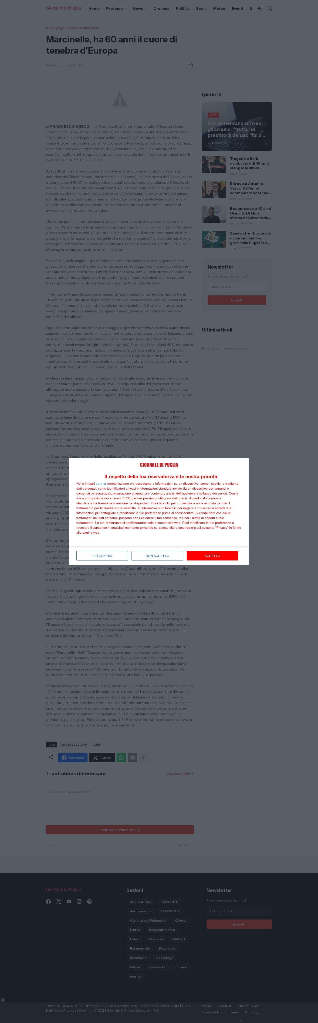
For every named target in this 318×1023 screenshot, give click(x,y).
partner (101, 483)
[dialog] (159, 511)
